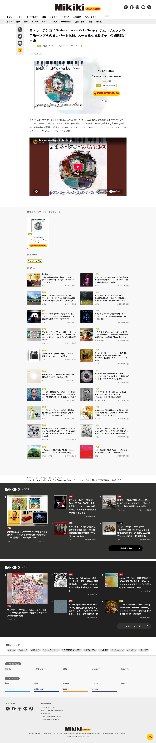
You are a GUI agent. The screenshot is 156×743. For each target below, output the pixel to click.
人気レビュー (90, 16)
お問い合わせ (45, 713)
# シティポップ (117, 650)
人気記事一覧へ (125, 548)
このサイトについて (48, 707)
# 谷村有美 (144, 650)
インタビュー (32, 16)
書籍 (90, 21)
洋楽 (26, 21)
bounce (65, 46)
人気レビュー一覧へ (134, 626)
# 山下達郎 (104, 650)
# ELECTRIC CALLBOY (71, 650)
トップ (10, 16)
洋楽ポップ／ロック (49, 46)
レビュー (54, 16)
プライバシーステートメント (51, 716)
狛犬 (31, 51)
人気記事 (77, 16)
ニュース (65, 16)
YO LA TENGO (34, 261)
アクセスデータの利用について (52, 719)
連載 (44, 16)
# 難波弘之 (35, 650)
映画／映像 (79, 21)
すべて (9, 21)
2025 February (76, 46)
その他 (99, 21)
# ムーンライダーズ (50, 650)
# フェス (11, 650)
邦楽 (18, 21)
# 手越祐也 (131, 650)
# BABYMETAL (90, 650)
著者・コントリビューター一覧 (52, 710)
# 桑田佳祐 (23, 650)
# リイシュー (106, 101)
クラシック (66, 21)
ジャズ (54, 21)
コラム (19, 16)
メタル (45, 21)
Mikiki (29, 478)
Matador (104, 81)
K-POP (35, 21)
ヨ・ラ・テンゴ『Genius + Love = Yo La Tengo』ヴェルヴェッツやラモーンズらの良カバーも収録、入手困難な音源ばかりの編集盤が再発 (75, 480)
